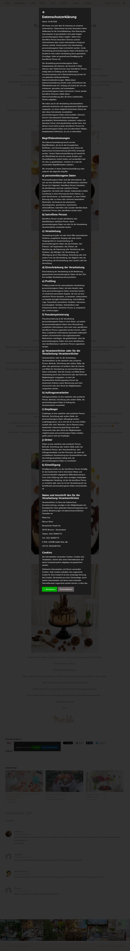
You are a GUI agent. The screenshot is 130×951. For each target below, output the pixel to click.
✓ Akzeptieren (49, 589)
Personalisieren (66, 589)
